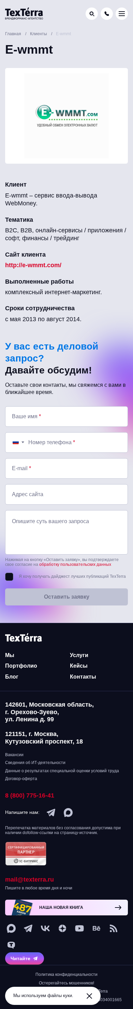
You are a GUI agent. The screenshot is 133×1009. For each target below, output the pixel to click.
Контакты (83, 677)
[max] (68, 812)
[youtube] (79, 928)
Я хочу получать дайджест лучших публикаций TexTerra (72, 576)
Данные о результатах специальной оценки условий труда (62, 770)
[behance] (96, 928)
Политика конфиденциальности (66, 974)
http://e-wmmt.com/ (33, 265)
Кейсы (79, 666)
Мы (9, 655)
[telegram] (51, 812)
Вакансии (14, 754)
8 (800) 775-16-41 (29, 795)
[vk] (45, 928)
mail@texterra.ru (29, 879)
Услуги (79, 655)
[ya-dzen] (62, 928)
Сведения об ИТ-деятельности (35, 762)
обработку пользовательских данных (75, 564)
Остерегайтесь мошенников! (66, 983)
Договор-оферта (21, 778)
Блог (11, 677)
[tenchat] (11, 945)
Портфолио (21, 666)
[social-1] (113, 928)
